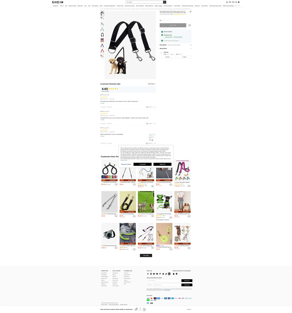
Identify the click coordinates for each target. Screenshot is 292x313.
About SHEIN (104, 273)
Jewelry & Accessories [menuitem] (130, 5)
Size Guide (115, 282)
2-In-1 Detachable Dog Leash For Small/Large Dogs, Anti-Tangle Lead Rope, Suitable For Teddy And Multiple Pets (110, 213)
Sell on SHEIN (115, 285)
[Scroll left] (237, 5)
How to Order (115, 278)
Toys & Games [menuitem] (204, 5)
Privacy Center (104, 304)
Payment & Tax (127, 274)
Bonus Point (126, 276)
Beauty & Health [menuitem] (140, 5)
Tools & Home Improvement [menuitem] (215, 5)
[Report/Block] (155, 107)
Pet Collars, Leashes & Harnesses (117, 8)
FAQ (125, 284)
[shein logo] (57, 2)
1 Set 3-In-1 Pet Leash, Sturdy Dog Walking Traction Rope (146, 213)
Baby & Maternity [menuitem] (149, 5)
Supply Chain (104, 278)
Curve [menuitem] (89, 5)
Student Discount (104, 282)
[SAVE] (190, 25)
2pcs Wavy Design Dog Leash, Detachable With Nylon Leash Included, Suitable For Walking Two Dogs (146, 245)
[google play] (177, 274)
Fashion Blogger (104, 276)
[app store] (174, 274)
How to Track (115, 280)
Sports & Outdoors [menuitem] (168, 5)
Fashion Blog (104, 285)
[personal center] (227, 2)
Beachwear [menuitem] (80, 5)
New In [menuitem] (62, 5)
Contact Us (126, 273)
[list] (159, 274)
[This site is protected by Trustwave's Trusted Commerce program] (148, 303)
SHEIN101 (103, 284)
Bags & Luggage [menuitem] (158, 5)
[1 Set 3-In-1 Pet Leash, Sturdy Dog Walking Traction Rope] (146, 202)
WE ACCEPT (149, 295)
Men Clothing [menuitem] (95, 5)
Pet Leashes (127, 8)
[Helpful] (147, 107)
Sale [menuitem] (66, 5)
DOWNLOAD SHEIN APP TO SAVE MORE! (182, 270)
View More (146, 255)
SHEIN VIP (115, 284)
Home (101, 8)
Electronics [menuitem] (197, 5)
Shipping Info (115, 273)
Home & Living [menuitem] (120, 5)
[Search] (164, 2)
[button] (236, 2)
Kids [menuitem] (85, 5)
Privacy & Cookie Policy (176, 289)
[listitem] (109, 174)
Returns (114, 274)
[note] (109, 180)
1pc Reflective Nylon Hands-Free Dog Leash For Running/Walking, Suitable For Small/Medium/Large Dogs (183, 213)
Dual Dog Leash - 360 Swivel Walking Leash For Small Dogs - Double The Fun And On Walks (128, 182)
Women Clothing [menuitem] (72, 5)
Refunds (114, 276)
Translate (102, 103)
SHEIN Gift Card (127, 282)
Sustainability (104, 274)
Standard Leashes (135, 8)
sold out (173, 25)
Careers (102, 280)
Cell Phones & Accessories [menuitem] (187, 5)
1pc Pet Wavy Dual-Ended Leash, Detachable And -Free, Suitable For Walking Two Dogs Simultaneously (164, 182)
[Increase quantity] (170, 20)
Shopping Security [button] (168, 35)
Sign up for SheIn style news (154, 277)
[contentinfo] (169, 299)
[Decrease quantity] (164, 20)
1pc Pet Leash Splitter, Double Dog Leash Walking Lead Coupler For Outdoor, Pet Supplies (128, 213)
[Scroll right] (238, 5)
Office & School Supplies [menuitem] (228, 5)
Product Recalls (127, 278)
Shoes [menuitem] (101, 5)
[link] (230, 2)
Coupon (125, 280)
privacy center (167, 290)
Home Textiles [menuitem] (177, 5)
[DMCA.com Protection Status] (151, 303)
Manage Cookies (123, 304)
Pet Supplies (106, 8)
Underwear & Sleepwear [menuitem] (109, 5)
